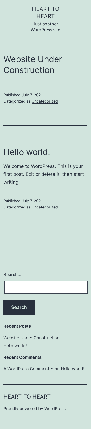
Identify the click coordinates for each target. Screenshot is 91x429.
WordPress (55, 408)
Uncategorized (45, 101)
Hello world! (27, 152)
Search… (12, 274)
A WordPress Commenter (28, 368)
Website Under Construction (32, 337)
